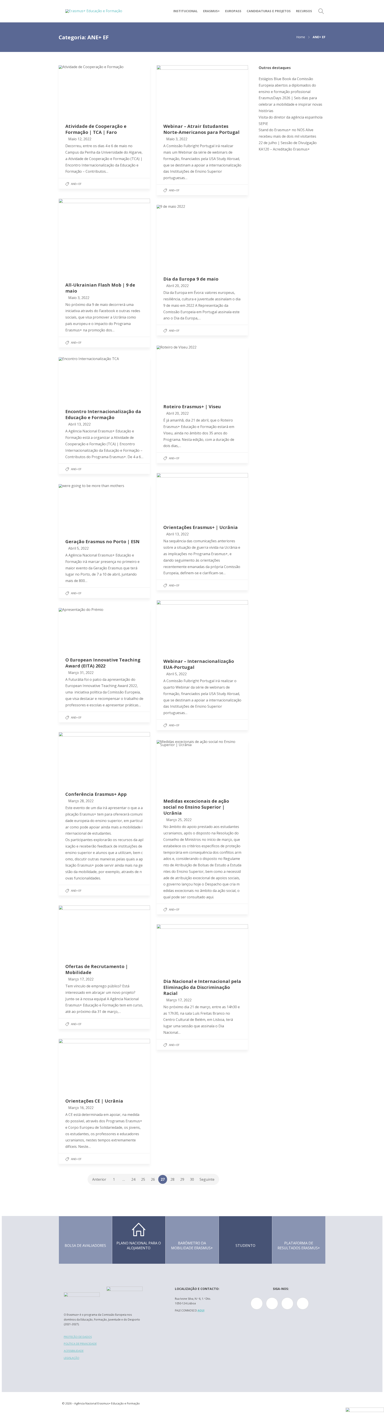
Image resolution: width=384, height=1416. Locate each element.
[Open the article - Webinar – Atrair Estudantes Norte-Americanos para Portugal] (202, 91)
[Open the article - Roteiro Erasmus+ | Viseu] (202, 371)
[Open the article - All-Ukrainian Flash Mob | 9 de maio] (104, 237)
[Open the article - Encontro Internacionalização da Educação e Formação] (104, 379)
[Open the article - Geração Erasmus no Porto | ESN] (104, 508)
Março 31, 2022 (81, 672)
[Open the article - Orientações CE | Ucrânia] (104, 1065)
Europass (233, 11)
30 (192, 1179)
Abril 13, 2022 (79, 424)
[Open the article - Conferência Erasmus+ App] (104, 758)
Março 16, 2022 (81, 1107)
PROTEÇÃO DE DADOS (78, 1337)
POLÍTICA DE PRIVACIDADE (80, 1344)
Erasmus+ (211, 11)
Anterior (99, 1179)
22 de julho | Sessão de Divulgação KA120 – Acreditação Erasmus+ (288, 146)
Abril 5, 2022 (78, 548)
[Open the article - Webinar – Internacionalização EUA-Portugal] (202, 626)
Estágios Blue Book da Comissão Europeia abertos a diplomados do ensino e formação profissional (287, 85)
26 (153, 1179)
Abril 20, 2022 (177, 285)
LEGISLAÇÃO (71, 1358)
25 (143, 1179)
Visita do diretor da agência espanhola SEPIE (290, 120)
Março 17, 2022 (81, 979)
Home (300, 37)
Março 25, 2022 (179, 819)
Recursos (304, 11)
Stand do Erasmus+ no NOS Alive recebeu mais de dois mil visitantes (287, 133)
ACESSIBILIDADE (74, 1351)
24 (133, 1179)
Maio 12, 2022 (79, 139)
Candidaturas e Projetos (269, 11)
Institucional (185, 11)
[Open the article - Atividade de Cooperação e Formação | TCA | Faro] (104, 91)
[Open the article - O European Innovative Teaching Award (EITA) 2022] (104, 629)
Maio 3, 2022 (176, 139)
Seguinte (207, 1179)
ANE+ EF (76, 184)
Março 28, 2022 (81, 800)
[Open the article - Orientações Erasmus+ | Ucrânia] (202, 495)
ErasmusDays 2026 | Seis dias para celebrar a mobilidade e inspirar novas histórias (290, 104)
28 (172, 1179)
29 (182, 1179)
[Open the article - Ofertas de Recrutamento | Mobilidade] (104, 931)
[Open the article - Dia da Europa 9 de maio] (202, 237)
